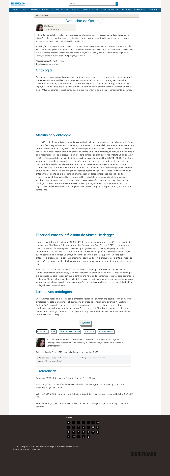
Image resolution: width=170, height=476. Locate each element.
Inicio (38, 15)
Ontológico (42, 331)
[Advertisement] (85, 111)
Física (103, 10)
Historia (45, 10)
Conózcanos (154, 10)
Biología (86, 10)
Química (95, 10)
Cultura (55, 10)
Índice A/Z (14, 10)
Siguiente (85, 322)
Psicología (35, 10)
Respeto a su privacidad (21, 449)
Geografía (76, 10)
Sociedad (65, 10)
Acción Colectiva (106, 331)
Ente (53, 331)
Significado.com (18, 3)
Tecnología (126, 10)
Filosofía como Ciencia (69, 331)
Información (89, 331)
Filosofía (24, 10)
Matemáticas (113, 10)
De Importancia (140, 10)
